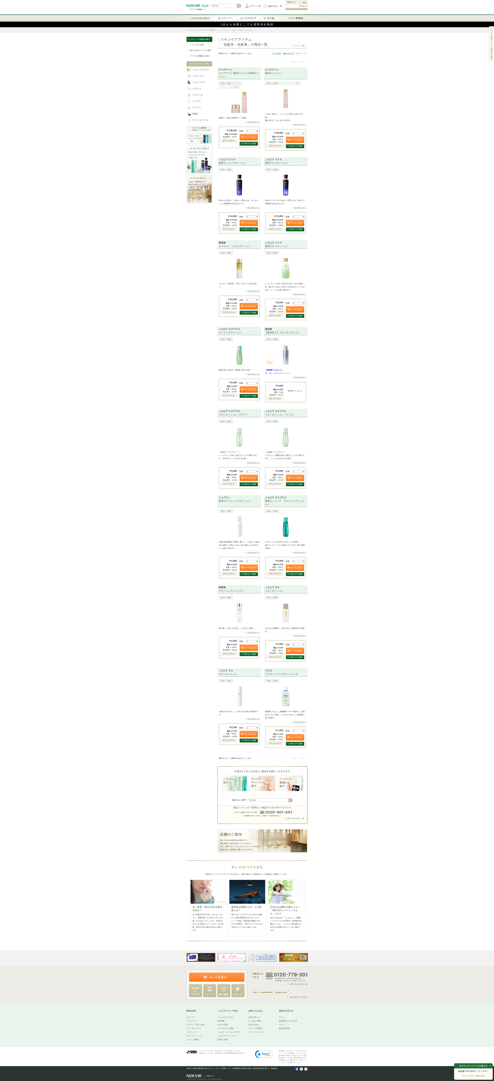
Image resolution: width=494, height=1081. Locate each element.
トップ (189, 30)
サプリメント (191, 1032)
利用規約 (274, 1068)
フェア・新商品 (192, 1039)
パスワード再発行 (255, 1028)
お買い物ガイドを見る (298, 997)
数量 (241, 131)
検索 (290, 800)
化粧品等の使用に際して (261, 1068)
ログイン (282, 1025)
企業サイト (211, 1076)
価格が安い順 (288, 53)
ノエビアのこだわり (225, 1017)
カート (281, 1017)
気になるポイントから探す (200, 50)
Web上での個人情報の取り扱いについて (200, 1068)
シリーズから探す (197, 45)
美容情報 (220, 1021)
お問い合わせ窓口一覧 (295, 818)
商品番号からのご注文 (288, 1021)
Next (307, 908)
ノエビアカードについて (227, 1036)
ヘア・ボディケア (193, 1028)
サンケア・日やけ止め (195, 1025)
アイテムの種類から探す (200, 56)
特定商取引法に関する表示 (242, 1068)
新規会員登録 (284, 1028)
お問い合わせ (253, 1025)
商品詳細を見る (253, 122)
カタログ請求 (222, 1025)
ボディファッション (194, 1036)
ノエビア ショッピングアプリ (229, 1032)
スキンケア (190, 1017)
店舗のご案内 (222, 1039)
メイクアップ (191, 1021)
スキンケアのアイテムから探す (204, 30)
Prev (188, 908)
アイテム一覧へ (300, 46)
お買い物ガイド (254, 1017)
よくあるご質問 (254, 1021)
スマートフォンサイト (257, 1032)
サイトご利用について (223, 1068)
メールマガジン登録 (225, 1028)
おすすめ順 (276, 53)
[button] (264, 1054)
